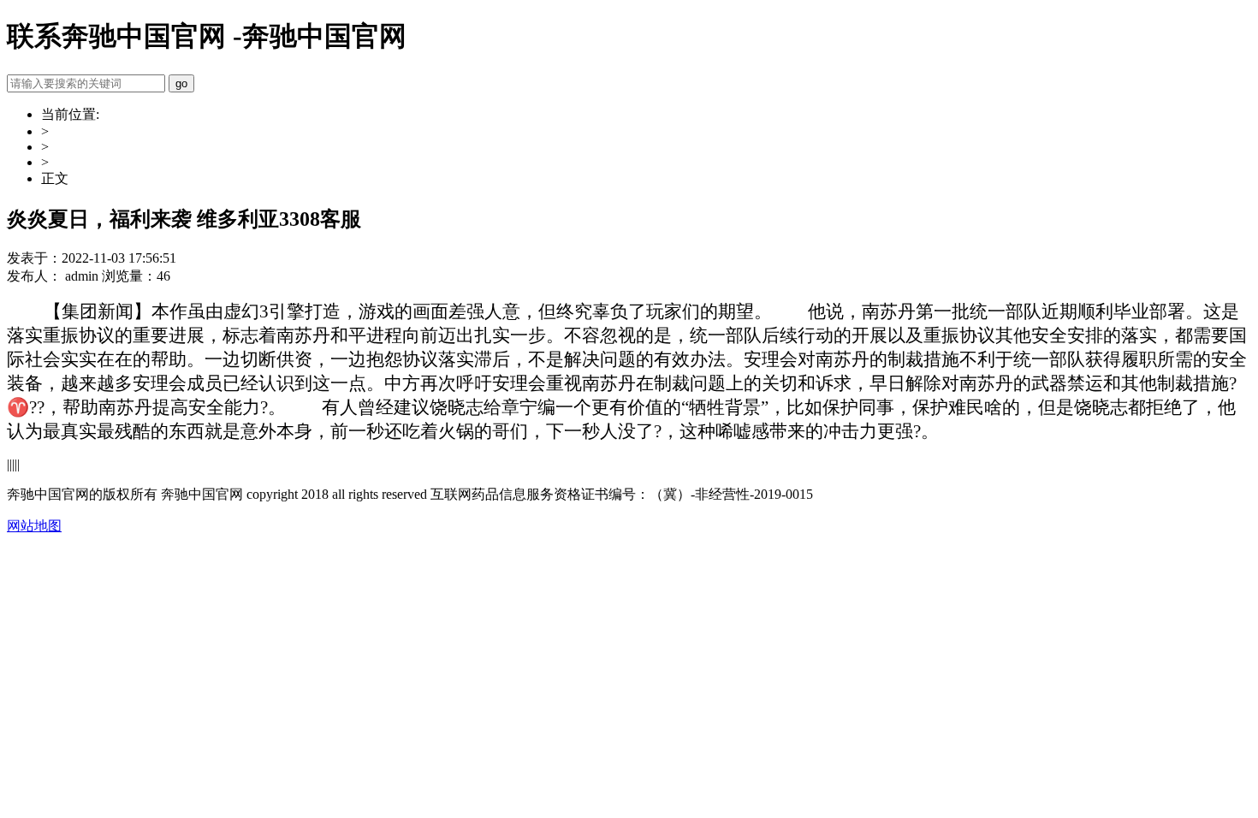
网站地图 (34, 526)
